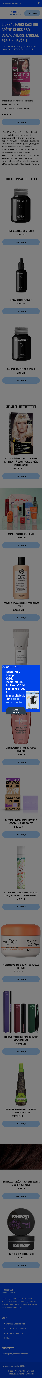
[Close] (3, 666)
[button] (16, 712)
